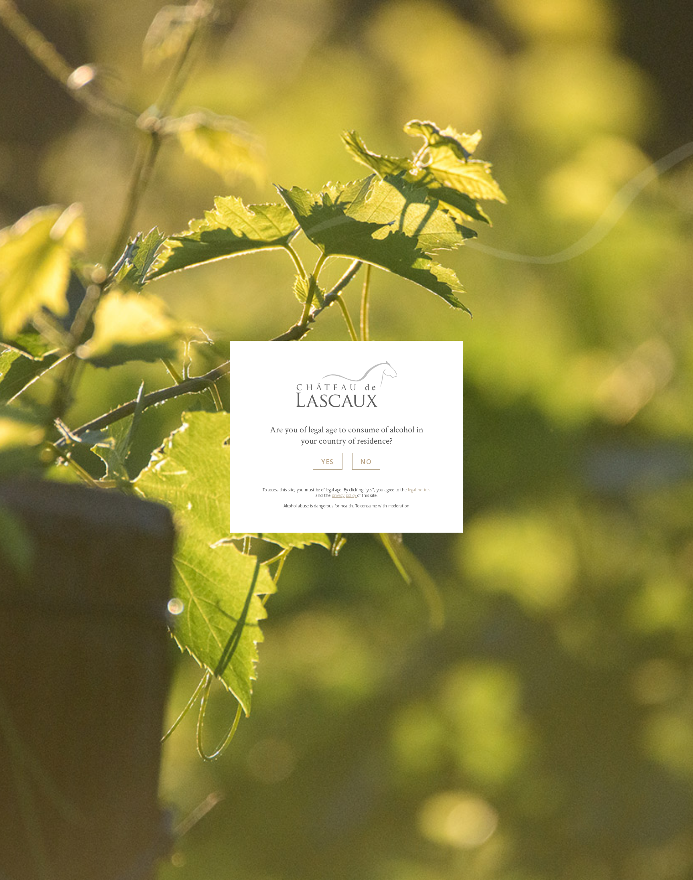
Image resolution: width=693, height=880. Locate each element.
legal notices (419, 490)
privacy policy (344, 495)
